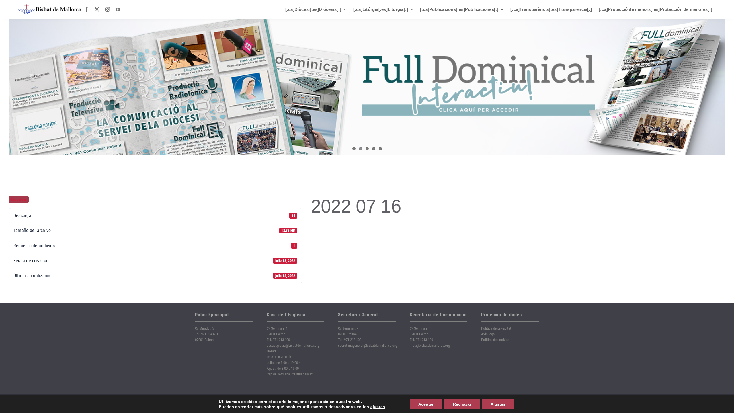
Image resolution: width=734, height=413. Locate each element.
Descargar (18, 200)
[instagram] (107, 9)
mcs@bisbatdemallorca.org (430, 345)
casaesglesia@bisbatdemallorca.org (293, 345)
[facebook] (86, 9)
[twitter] (97, 9)
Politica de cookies (495, 340)
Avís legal (488, 334)
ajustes (377, 406)
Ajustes (498, 404)
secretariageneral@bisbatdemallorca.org (367, 345)
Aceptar (426, 404)
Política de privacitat (496, 328)
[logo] (49, 6)
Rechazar (462, 404)
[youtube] (118, 9)
